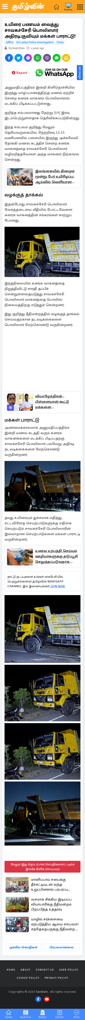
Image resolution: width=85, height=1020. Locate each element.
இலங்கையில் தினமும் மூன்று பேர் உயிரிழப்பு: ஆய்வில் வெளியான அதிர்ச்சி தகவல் (55, 177)
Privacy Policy (56, 977)
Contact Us (45, 969)
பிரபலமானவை (61, 947)
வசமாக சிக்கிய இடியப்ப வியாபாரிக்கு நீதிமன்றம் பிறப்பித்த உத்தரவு (51, 904)
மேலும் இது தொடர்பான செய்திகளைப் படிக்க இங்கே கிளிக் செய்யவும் (42, 866)
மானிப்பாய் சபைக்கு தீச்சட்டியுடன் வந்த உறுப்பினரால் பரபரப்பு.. (50, 884)
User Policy (68, 969)
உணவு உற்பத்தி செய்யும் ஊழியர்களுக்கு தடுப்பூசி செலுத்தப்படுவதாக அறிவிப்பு (56, 556)
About (26, 969)
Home (11, 969)
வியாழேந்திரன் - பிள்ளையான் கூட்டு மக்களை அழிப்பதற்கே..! (52, 402)
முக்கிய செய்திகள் (23, 947)
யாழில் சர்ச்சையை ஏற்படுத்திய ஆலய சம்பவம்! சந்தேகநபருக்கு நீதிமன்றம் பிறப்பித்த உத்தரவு (55, 924)
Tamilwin (42, 992)
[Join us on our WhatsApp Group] (54, 73)
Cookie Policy (28, 977)
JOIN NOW (58, 586)
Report (21, 73)
